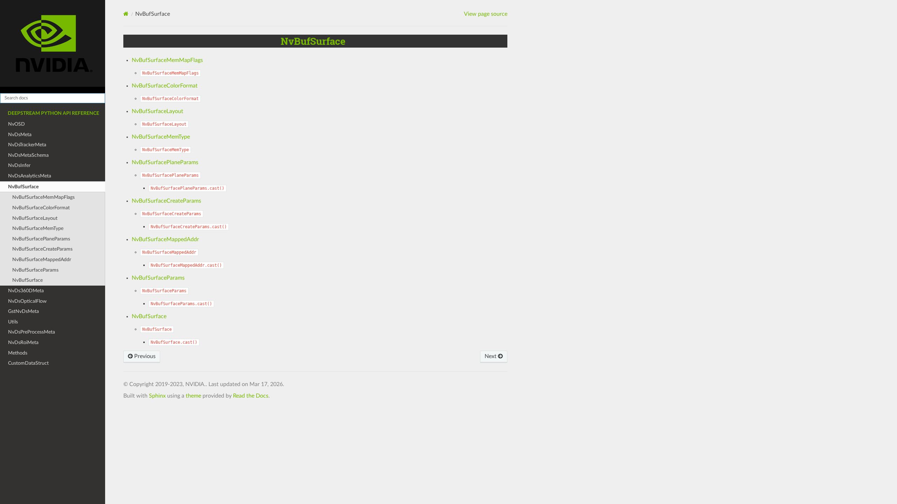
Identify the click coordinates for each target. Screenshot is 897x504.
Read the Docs (250, 396)
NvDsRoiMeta (23, 342)
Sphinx (157, 396)
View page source (485, 14)
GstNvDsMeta (23, 311)
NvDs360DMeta (26, 290)
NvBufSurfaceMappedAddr (41, 259)
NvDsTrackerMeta (27, 144)
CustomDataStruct (28, 363)
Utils (13, 321)
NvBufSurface (23, 186)
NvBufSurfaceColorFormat (41, 207)
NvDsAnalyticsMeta (29, 175)
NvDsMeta (20, 134)
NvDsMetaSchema (28, 155)
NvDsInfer (19, 165)
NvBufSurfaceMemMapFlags (43, 197)
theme (193, 396)
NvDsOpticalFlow (27, 301)
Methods (17, 353)
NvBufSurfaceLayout (34, 218)
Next (491, 356)
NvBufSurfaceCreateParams (42, 249)
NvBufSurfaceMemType (37, 228)
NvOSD (16, 124)
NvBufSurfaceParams (35, 270)
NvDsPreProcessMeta (31, 332)
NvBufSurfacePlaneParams (41, 238)
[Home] (126, 14)
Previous (144, 356)
